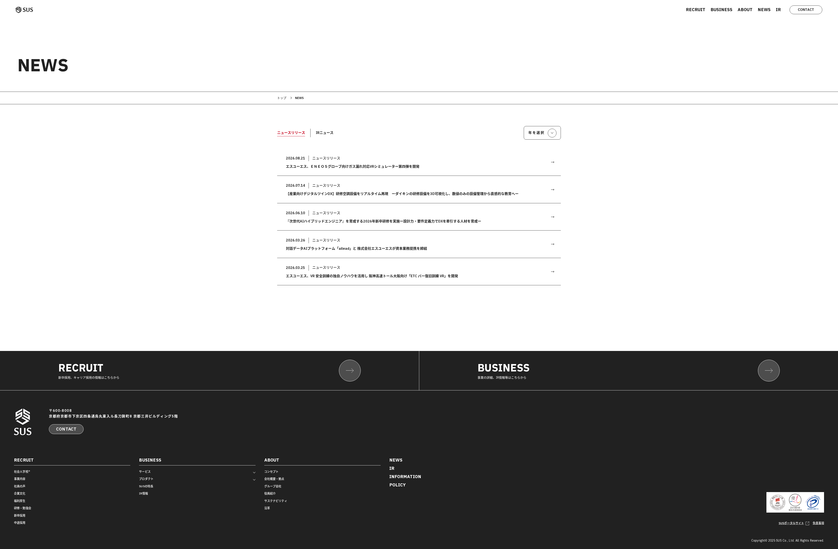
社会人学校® (22, 471)
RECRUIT (695, 9)
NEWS (764, 9)
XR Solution (146, 483)
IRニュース (324, 133)
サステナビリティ (275, 501)
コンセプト (271, 471)
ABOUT (745, 9)
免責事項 (818, 523)
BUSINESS (721, 9)
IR (778, 9)
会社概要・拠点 (274, 479)
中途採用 (20, 522)
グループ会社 (273, 486)
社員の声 (20, 486)
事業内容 (20, 479)
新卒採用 (20, 515)
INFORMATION (405, 476)
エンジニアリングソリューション (159, 475)
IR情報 (143, 493)
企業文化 (20, 493)
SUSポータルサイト (791, 523)
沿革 (267, 508)
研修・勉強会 (22, 508)
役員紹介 (270, 493)
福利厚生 (20, 501)
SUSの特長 (146, 486)
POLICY (397, 484)
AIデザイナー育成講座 (152, 497)
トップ (281, 98)
